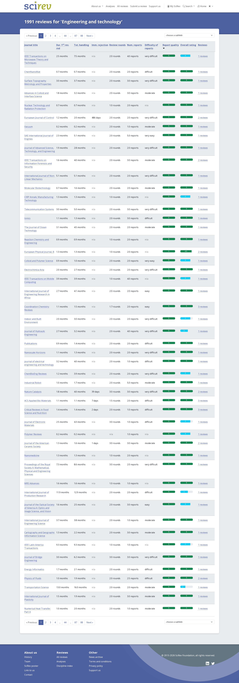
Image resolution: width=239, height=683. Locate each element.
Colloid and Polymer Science (38, 260)
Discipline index (65, 665)
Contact (28, 674)
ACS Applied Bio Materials (37, 400)
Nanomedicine (31, 455)
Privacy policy (96, 665)
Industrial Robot (32, 382)
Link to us (29, 670)
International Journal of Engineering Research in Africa (37, 294)
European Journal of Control (39, 117)
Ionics (27, 218)
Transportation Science (36, 587)
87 (76, 35)
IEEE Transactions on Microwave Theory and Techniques (36, 59)
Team (27, 661)
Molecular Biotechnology (37, 188)
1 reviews (203, 56)
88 (81, 35)
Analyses (110, 6)
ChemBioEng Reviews (35, 373)
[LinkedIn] (207, 663)
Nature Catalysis (32, 391)
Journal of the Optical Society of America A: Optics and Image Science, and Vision (39, 508)
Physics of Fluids (32, 578)
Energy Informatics (34, 569)
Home (203, 6)
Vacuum (28, 126)
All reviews (122, 6)
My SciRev (175, 6)
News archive (96, 657)
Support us (155, 6)
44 (65, 35)
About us (96, 6)
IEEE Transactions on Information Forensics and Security (38, 163)
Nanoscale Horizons (34, 352)
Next (89, 35)
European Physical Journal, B (39, 251)
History (28, 657)
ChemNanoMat (32, 71)
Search (188, 6)
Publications (30, 343)
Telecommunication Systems (39, 209)
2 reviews (203, 117)
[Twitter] (213, 663)
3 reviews (203, 306)
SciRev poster (31, 665)
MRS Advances (31, 483)
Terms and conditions (100, 661)
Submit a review (138, 6)
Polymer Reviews (33, 434)
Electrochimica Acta (34, 269)
